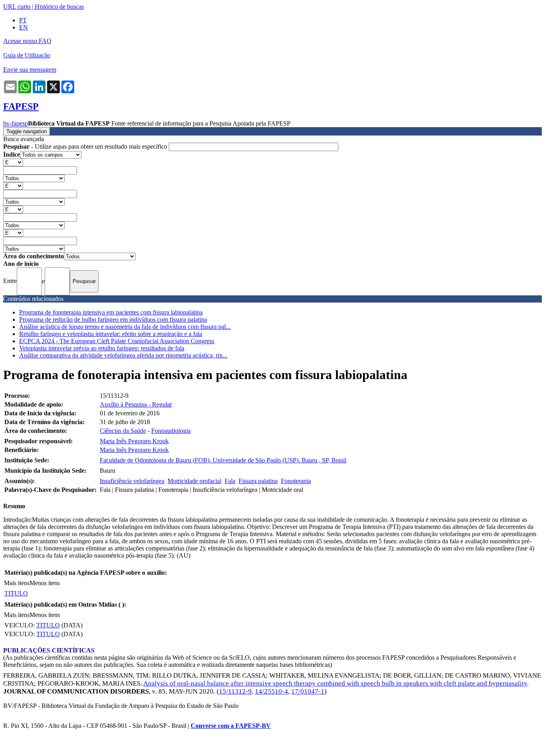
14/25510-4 (271, 691)
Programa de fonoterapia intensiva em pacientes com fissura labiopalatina (111, 312)
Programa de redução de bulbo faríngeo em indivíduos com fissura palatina (113, 319)
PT (23, 20)
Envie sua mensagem (29, 69)
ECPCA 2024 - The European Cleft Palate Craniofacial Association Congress (116, 341)
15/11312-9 (235, 691)
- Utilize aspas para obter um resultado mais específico (86, 146)
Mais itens (17, 583)
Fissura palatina (258, 481)
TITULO (16, 593)
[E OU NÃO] (13, 162)
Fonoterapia (296, 481)
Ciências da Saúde (123, 430)
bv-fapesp (15, 123)
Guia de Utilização (26, 55)
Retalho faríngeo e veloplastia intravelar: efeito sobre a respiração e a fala (110, 333)
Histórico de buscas (59, 6)
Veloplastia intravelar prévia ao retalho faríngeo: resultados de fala (101, 348)
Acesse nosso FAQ (27, 40)
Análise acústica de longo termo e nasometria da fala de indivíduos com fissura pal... (125, 326)
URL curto (16, 6)
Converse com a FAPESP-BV (231, 725)
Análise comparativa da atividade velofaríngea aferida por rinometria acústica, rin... (123, 355)
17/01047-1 (307, 691)
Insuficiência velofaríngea (132, 481)
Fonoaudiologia (171, 430)
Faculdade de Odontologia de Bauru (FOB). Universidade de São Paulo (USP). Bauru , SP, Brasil (223, 460)
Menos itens (45, 583)
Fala (230, 481)
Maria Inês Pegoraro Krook (134, 441)
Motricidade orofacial (194, 481)
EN (23, 27)
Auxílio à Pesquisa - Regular (136, 404)
